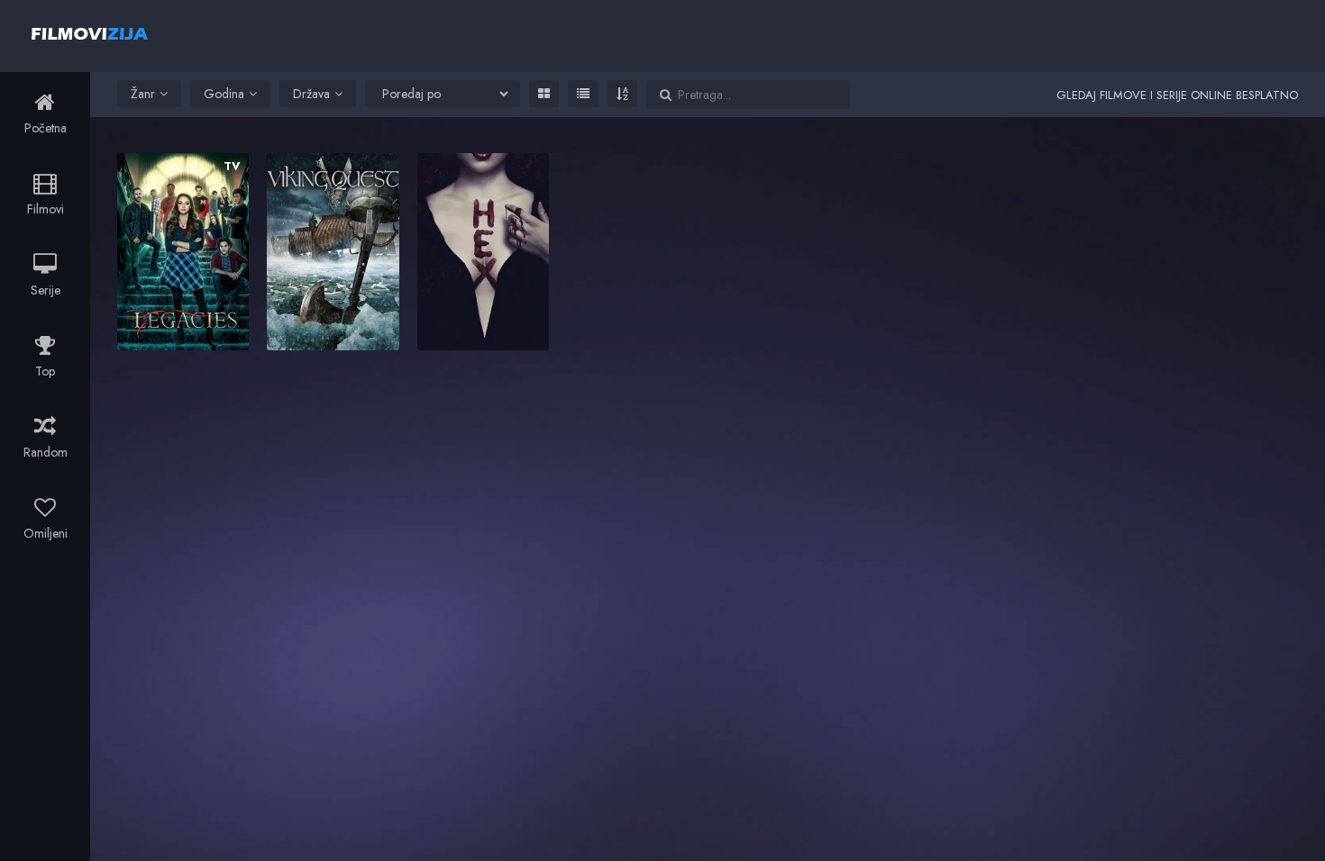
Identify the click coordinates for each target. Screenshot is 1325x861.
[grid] (544, 93)
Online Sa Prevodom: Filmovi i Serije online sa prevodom (89, 33)
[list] (583, 93)
